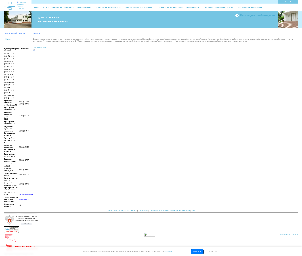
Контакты (57, 7)
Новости (70, 7)
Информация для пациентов (108, 7)
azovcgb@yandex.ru (26, 194)
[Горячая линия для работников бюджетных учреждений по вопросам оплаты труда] (11, 232)
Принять (197, 251)
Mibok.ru (295, 234)
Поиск (193, 211)
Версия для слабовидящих (257, 15)
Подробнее (168, 251)
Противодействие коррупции (170, 7)
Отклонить (212, 251)
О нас (36, 7)
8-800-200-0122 (24, 199)
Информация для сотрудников (139, 7)
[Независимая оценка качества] (21, 226)
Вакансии (209, 7)
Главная (110, 211)
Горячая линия (84, 7)
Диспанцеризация (225, 7)
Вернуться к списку (39, 47)
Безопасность (193, 7)
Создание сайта (285, 234)
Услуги (46, 7)
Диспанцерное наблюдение (250, 7)
